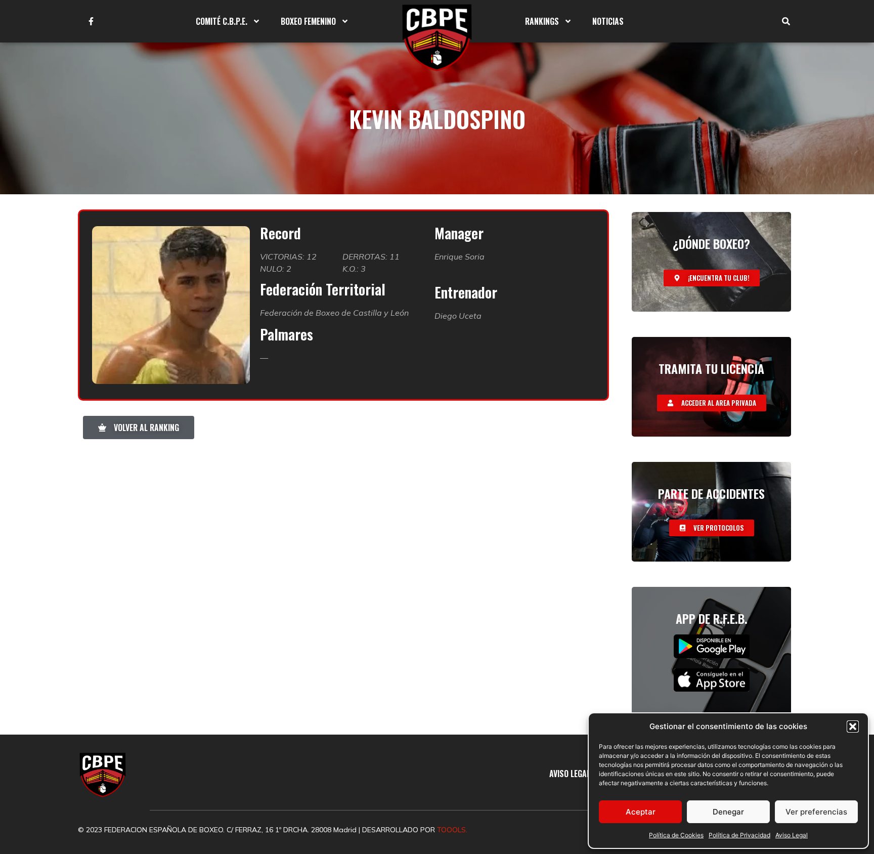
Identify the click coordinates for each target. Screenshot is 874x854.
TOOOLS (451, 829)
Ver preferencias (816, 812)
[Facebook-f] (91, 21)
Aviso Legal (791, 835)
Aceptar (641, 812)
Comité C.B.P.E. (221, 21)
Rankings (542, 21)
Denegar (728, 812)
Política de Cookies (676, 835)
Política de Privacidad (739, 835)
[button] (853, 726)
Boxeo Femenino (308, 21)
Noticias (608, 21)
